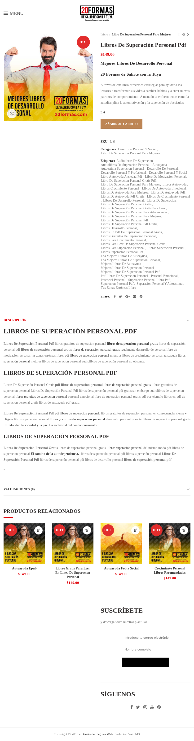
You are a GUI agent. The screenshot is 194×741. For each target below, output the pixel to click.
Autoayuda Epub (24, 568)
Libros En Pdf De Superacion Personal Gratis (131, 232)
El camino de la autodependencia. (55, 454)
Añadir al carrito (121, 124)
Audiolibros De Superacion (134, 161)
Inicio (104, 34)
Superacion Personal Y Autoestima (159, 283)
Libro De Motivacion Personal (165, 176)
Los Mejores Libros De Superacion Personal (130, 260)
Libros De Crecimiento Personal (168, 196)
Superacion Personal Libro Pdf (149, 280)
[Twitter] (167, 13)
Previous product (178, 34)
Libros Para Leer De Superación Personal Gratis (133, 244)
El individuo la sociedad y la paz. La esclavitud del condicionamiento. (51, 425)
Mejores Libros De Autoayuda (121, 264)
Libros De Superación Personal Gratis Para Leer (133, 208)
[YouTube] (152, 707)
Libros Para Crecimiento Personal (123, 240)
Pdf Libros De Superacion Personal (124, 276)
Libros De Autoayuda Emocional (164, 188)
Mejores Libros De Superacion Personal (127, 268)
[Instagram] (145, 707)
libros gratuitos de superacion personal (41, 396)
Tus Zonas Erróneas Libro (118, 287)
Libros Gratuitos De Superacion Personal (128, 236)
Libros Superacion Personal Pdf (122, 252)
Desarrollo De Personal (162, 168)
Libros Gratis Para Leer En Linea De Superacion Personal (72, 573)
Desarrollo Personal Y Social (137, 149)
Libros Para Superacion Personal (123, 248)
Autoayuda (159, 165)
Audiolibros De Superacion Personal (125, 165)
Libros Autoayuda (174, 184)
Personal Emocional (164, 276)
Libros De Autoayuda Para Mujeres (124, 192)
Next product (188, 34)
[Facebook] (161, 13)
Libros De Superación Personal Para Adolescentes (134, 212)
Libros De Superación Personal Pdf (124, 220)
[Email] (181, 13)
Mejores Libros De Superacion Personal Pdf (130, 272)
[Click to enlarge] (12, 113)
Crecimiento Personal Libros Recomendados (169, 570)
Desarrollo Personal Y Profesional (123, 172)
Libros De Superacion (161, 200)
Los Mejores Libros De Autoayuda (124, 256)
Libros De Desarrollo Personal (123, 200)
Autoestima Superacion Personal (122, 168)
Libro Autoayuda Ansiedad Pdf (121, 176)
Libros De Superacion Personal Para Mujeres (131, 216)
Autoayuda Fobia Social (121, 568)
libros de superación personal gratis (127, 385)
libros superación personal (125, 448)
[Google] (174, 13)
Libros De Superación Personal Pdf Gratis (129, 224)
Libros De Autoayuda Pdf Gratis (122, 196)
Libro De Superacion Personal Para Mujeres (141, 34)
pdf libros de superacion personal (87, 355)
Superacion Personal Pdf (117, 283)
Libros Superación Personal (165, 248)
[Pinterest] (187, 13)
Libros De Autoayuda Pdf (168, 192)
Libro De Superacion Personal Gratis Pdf (128, 180)
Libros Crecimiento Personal (120, 188)
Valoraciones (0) (19, 489)
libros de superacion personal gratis (132, 343)
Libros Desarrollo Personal (119, 228)
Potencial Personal (113, 280)
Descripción (15, 320)
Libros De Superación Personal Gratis (126, 204)
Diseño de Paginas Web (97, 734)
